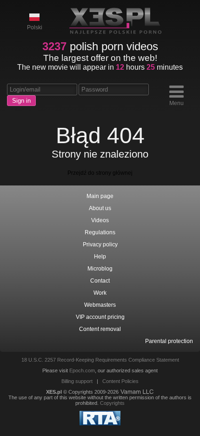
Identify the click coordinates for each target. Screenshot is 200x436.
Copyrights (112, 403)
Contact (100, 280)
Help (100, 256)
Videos (100, 220)
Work (100, 293)
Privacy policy (100, 244)
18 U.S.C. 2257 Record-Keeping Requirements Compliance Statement (100, 360)
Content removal (100, 329)
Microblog (100, 268)
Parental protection (169, 341)
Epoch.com (82, 370)
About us (100, 208)
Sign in (21, 100)
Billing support (77, 381)
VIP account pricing (100, 317)
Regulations (100, 232)
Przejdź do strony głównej (100, 173)
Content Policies (120, 381)
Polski (34, 27)
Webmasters (100, 305)
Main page (100, 196)
